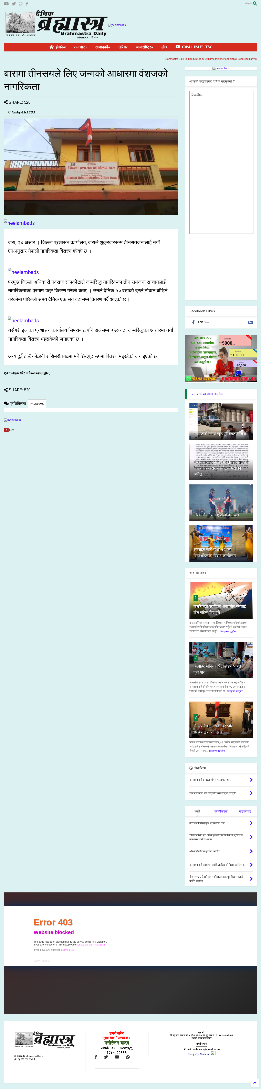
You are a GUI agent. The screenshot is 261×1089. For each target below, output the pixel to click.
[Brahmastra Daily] (56, 38)
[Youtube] (6, 4)
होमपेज (60, 47)
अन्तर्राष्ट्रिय (144, 47)
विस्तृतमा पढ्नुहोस (228, 631)
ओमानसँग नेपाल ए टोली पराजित (216, 514)
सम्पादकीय (102, 47)
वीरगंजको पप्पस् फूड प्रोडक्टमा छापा (220, 433)
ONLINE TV (196, 47)
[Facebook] (27, 4)
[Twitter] (14, 4)
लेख (164, 47)
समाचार (79, 47)
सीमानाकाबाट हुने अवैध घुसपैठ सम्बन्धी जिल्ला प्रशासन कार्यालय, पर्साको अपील (221, 468)
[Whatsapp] (21, 4)
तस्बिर (123, 47)
